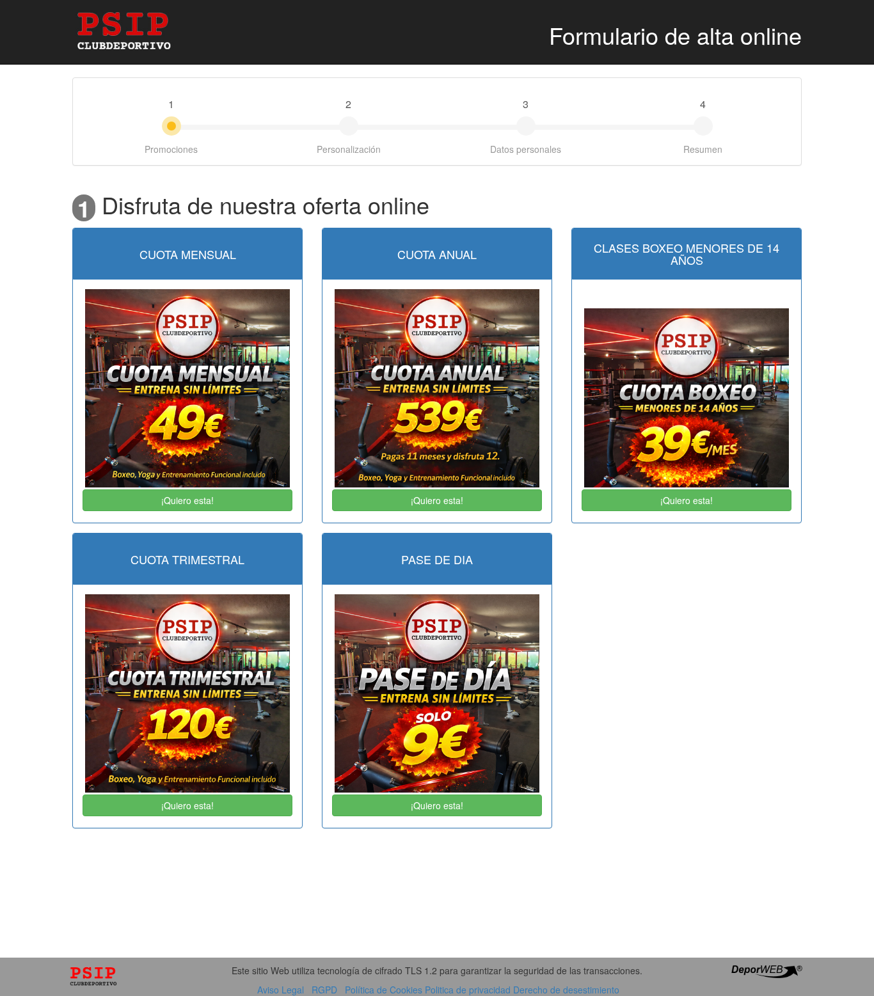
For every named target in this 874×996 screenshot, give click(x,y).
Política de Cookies (383, 989)
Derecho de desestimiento (566, 989)
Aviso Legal (280, 989)
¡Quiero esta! (187, 500)
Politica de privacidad (468, 989)
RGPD (324, 989)
